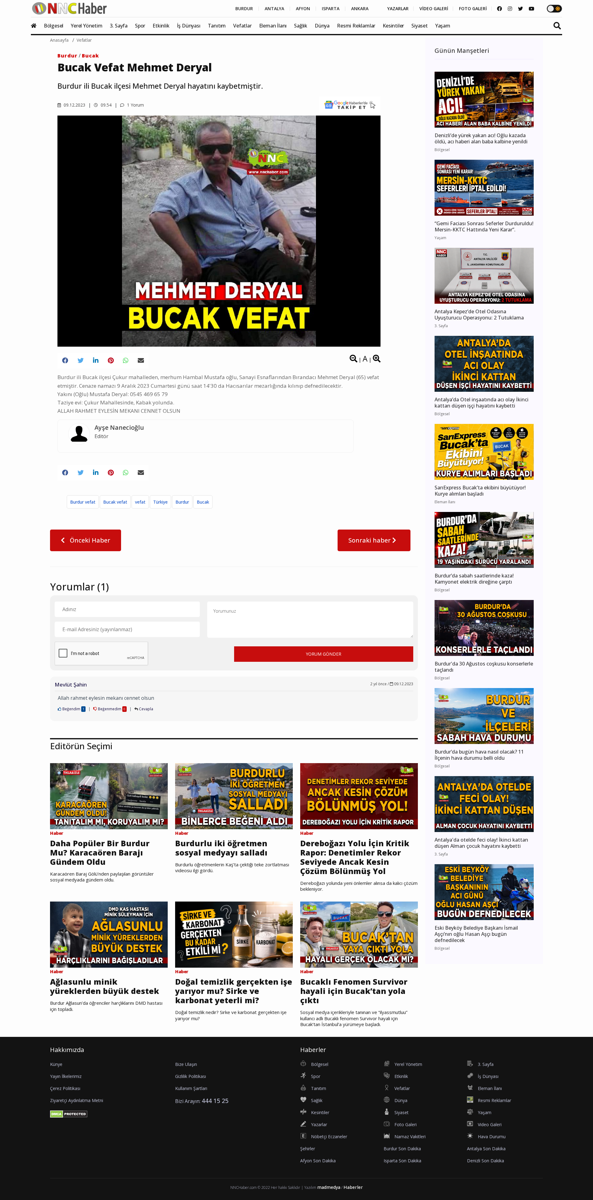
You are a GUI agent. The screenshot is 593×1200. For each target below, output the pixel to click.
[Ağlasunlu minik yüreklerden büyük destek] (109, 934)
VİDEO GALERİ (433, 8)
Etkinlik (161, 25)
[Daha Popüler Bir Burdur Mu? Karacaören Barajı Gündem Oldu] (109, 795)
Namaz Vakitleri (410, 1136)
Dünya (322, 25)
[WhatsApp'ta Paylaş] (125, 360)
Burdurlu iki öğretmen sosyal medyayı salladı (221, 848)
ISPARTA (330, 8)
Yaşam (442, 25)
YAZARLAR (398, 8)
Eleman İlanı (273, 25)
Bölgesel (53, 25)
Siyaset (419, 25)
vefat (140, 502)
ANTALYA (274, 8)
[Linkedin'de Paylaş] (95, 360)
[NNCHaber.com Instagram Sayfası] (510, 8)
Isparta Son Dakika (402, 1161)
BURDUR (244, 8)
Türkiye (160, 502)
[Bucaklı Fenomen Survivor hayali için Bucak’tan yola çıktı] (359, 934)
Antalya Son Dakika (486, 1148)
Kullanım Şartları (191, 1088)
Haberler (353, 1187)
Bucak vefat (115, 502)
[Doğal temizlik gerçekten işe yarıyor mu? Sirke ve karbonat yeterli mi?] (234, 934)
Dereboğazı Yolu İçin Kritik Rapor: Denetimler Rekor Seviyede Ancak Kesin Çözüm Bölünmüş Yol (354, 857)
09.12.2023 (73, 105)
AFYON (303, 8)
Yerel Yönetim (86, 25)
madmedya (328, 1187)
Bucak (90, 55)
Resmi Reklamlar (356, 25)
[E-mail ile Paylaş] (141, 360)
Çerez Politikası (65, 1088)
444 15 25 (215, 1100)
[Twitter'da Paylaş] (80, 360)
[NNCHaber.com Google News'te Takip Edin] (350, 105)
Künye (56, 1064)
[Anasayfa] (37, 26)
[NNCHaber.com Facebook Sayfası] (499, 8)
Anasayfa (59, 40)
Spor (140, 25)
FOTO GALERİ (473, 8)
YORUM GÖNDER (323, 654)
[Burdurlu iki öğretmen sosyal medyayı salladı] (234, 795)
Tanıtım (217, 25)
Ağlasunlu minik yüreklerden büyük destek (104, 986)
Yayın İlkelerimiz (66, 1076)
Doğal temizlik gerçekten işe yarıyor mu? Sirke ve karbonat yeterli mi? (233, 991)
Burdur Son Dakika (402, 1148)
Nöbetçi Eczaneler (329, 1136)
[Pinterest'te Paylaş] (110, 360)
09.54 (105, 105)
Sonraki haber (370, 540)
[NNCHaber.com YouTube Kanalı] (531, 8)
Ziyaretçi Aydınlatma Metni (76, 1100)
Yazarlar (319, 1124)
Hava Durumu (492, 1136)
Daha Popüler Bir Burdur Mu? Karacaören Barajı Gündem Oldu (99, 852)
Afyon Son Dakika (318, 1161)
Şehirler (307, 1148)
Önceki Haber (89, 540)
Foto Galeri (405, 1124)
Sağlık (300, 25)
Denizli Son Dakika (485, 1161)
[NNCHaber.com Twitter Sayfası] (520, 8)
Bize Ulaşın (186, 1064)
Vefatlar (242, 25)
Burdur (67, 55)
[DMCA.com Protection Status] (68, 1113)
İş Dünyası (188, 25)
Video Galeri (490, 1124)
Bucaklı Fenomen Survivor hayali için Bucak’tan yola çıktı (353, 991)
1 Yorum (135, 105)
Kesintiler (393, 25)
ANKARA (359, 8)
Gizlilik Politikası (190, 1076)
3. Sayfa (119, 25)
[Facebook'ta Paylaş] (65, 360)
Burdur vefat (82, 502)
